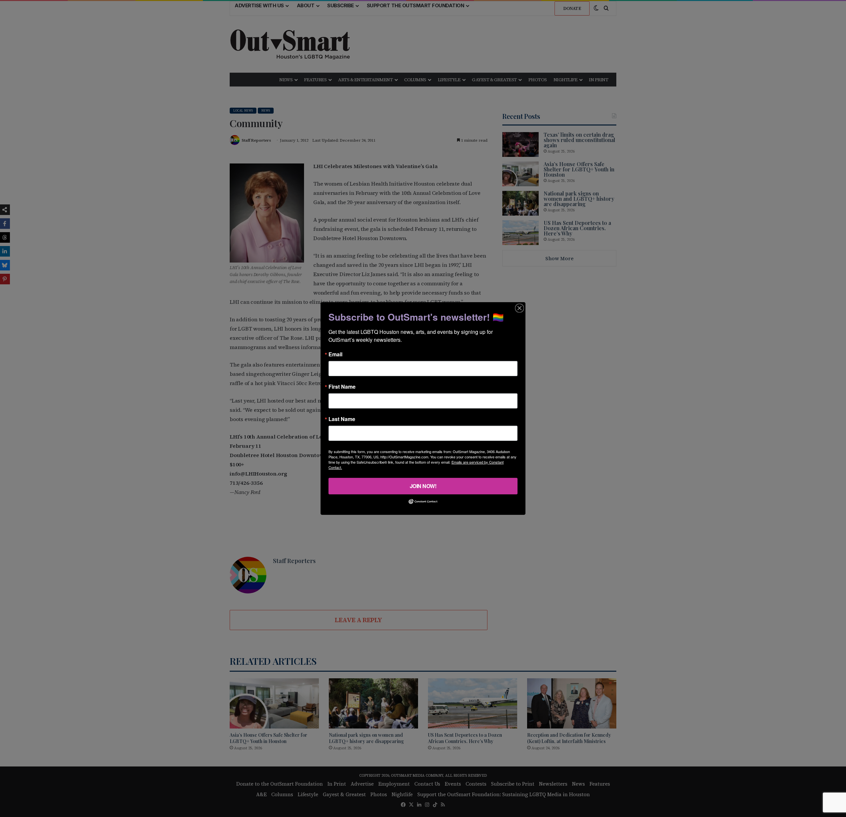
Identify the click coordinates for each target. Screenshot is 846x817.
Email (335, 354)
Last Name (341, 419)
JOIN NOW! (423, 486)
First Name (342, 386)
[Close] (519, 308)
